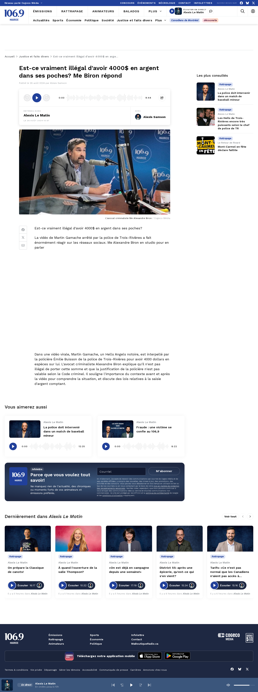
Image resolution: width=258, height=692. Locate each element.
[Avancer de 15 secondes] (46, 97)
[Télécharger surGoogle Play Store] (177, 656)
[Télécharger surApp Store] (150, 656)
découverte (210, 20)
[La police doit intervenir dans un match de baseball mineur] (24, 429)
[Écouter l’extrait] (36, 97)
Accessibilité (89, 670)
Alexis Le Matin (193, 12)
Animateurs (56, 643)
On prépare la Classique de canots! (26, 570)
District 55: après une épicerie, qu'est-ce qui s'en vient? (177, 572)
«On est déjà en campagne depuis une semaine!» (129, 570)
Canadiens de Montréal (185, 20)
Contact (136, 639)
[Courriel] (23, 246)
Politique (96, 643)
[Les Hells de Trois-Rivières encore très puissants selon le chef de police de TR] (206, 117)
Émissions (55, 635)
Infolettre (137, 635)
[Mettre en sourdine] (228, 685)
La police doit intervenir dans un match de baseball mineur (63, 431)
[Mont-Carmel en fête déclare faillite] (206, 145)
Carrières (135, 670)
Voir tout (230, 516)
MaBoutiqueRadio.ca (144, 643)
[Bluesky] (247, 3)
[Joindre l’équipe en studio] (211, 11)
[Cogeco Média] (229, 639)
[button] (113, 685)
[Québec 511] (249, 641)
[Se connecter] (253, 11)
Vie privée (36, 670)
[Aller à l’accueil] (14, 15)
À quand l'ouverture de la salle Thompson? (77, 570)
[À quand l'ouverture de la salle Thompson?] (78, 539)
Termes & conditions (16, 670)
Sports (94, 635)
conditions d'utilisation (112, 495)
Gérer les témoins (69, 670)
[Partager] (162, 97)
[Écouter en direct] (172, 11)
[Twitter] (23, 238)
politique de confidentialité (157, 493)
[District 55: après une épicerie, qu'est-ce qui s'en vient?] (180, 539)
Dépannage (50, 670)
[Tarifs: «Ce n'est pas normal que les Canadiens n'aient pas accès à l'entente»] (230, 539)
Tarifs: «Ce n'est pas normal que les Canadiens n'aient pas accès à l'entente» (229, 572)
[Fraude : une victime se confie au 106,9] (117, 429)
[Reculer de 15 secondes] (27, 97)
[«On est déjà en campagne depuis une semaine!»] (129, 539)
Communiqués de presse (113, 670)
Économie (96, 639)
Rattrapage (56, 639)
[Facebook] (241, 3)
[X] (253, 3)
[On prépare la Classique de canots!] (28, 539)
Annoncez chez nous (155, 670)
